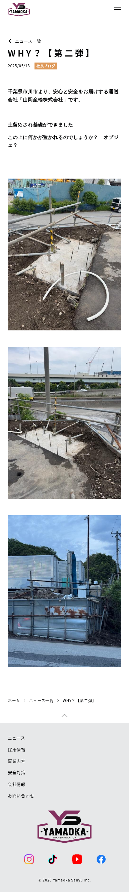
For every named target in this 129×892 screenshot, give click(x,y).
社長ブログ (46, 66)
